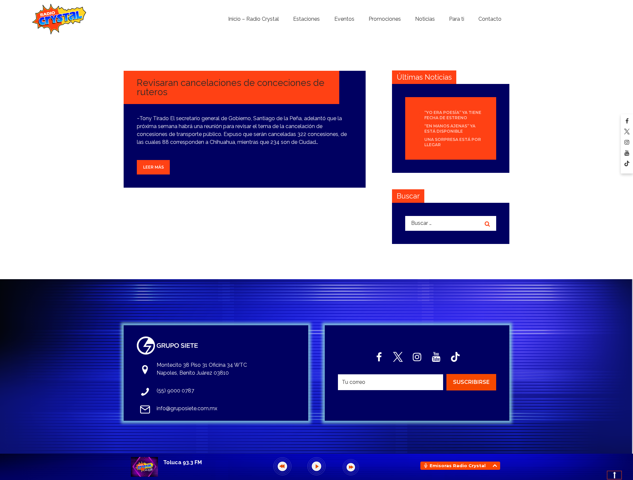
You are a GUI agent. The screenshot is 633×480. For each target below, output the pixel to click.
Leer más (153, 167)
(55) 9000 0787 (175, 390)
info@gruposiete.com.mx (187, 408)
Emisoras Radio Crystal (458, 465)
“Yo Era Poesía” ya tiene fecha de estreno (452, 115)
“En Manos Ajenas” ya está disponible (449, 128)
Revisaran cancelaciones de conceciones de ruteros (230, 87)
